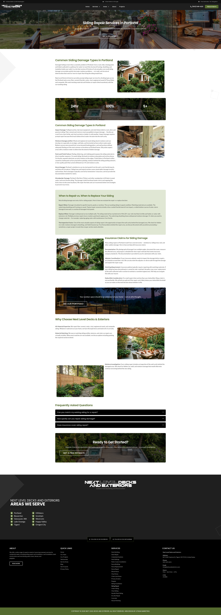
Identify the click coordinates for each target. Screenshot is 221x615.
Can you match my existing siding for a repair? (77, 412)
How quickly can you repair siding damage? (76, 418)
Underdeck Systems (117, 557)
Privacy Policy (64, 569)
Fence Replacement (117, 566)
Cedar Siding (115, 588)
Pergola (113, 581)
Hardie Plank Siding (117, 593)
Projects (122, 7)
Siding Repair (115, 586)
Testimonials (64, 559)
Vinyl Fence (114, 574)
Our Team (63, 554)
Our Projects (64, 557)
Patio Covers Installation (118, 562)
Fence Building (115, 564)
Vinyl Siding (114, 591)
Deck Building (115, 552)
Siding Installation (116, 583)
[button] (110, 412)
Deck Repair (115, 554)
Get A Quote (64, 566)
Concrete (114, 598)
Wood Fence (115, 571)
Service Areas (64, 562)
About (114, 7)
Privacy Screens (116, 579)
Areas (105, 7)
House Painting (116, 600)
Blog (61, 564)
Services (95, 7)
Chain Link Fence (116, 576)
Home (87, 7)
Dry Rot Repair (115, 595)
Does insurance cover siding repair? (72, 425)
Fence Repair (115, 569)
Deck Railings (115, 559)
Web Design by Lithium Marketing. (137, 611)
